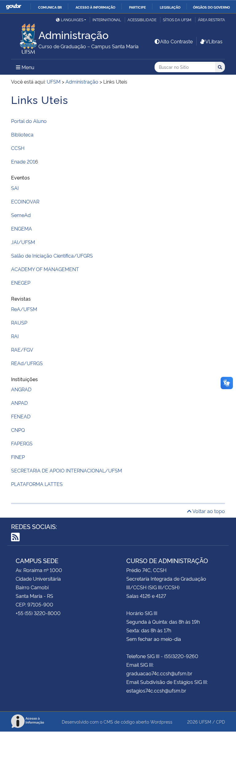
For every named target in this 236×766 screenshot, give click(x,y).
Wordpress (161, 722)
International (106, 19)
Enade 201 (23, 161)
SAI (15, 187)
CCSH (18, 147)
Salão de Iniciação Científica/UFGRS (52, 255)
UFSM (205, 722)
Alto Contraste (176, 41)
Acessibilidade (142, 19)
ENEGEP (20, 282)
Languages (72, 19)
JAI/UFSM (23, 242)
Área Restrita (211, 19)
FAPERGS (22, 443)
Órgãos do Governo (211, 7)
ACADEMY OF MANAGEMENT (45, 269)
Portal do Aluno (29, 120)
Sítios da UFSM (177, 19)
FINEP (18, 456)
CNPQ (18, 429)
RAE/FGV (22, 349)
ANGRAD (21, 389)
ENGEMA (21, 228)
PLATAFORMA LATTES (37, 483)
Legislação (170, 7)
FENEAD (20, 416)
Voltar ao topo (208, 510)
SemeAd (21, 214)
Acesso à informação (95, 7)
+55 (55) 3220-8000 (38, 613)
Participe (137, 7)
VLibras (213, 41)
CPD (220, 722)
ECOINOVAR (25, 201)
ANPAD (19, 402)
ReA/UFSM (24, 309)
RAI (15, 336)
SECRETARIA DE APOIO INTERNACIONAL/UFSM (66, 470)
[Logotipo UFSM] (24, 37)
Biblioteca (22, 134)
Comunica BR (50, 7)
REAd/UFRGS (27, 363)
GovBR (13, 7)
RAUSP (19, 322)
